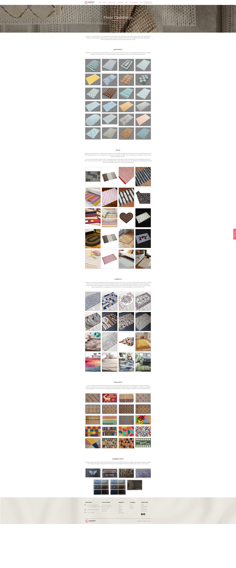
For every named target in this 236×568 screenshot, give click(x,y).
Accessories (120, 2)
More (141, 2)
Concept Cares (144, 506)
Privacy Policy (144, 511)
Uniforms (121, 509)
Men (120, 505)
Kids (120, 508)
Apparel (104, 2)
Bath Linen (104, 511)
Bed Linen (104, 509)
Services (132, 508)
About (131, 505)
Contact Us (147, 2)
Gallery (142, 505)
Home (99, 2)
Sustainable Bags (134, 2)
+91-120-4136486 (91, 512)
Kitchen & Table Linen (107, 506)
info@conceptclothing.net (93, 509)
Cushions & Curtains (106, 505)
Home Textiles (111, 2)
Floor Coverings (105, 508)
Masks (126, 2)
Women (120, 506)
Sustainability (144, 509)
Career (131, 506)
